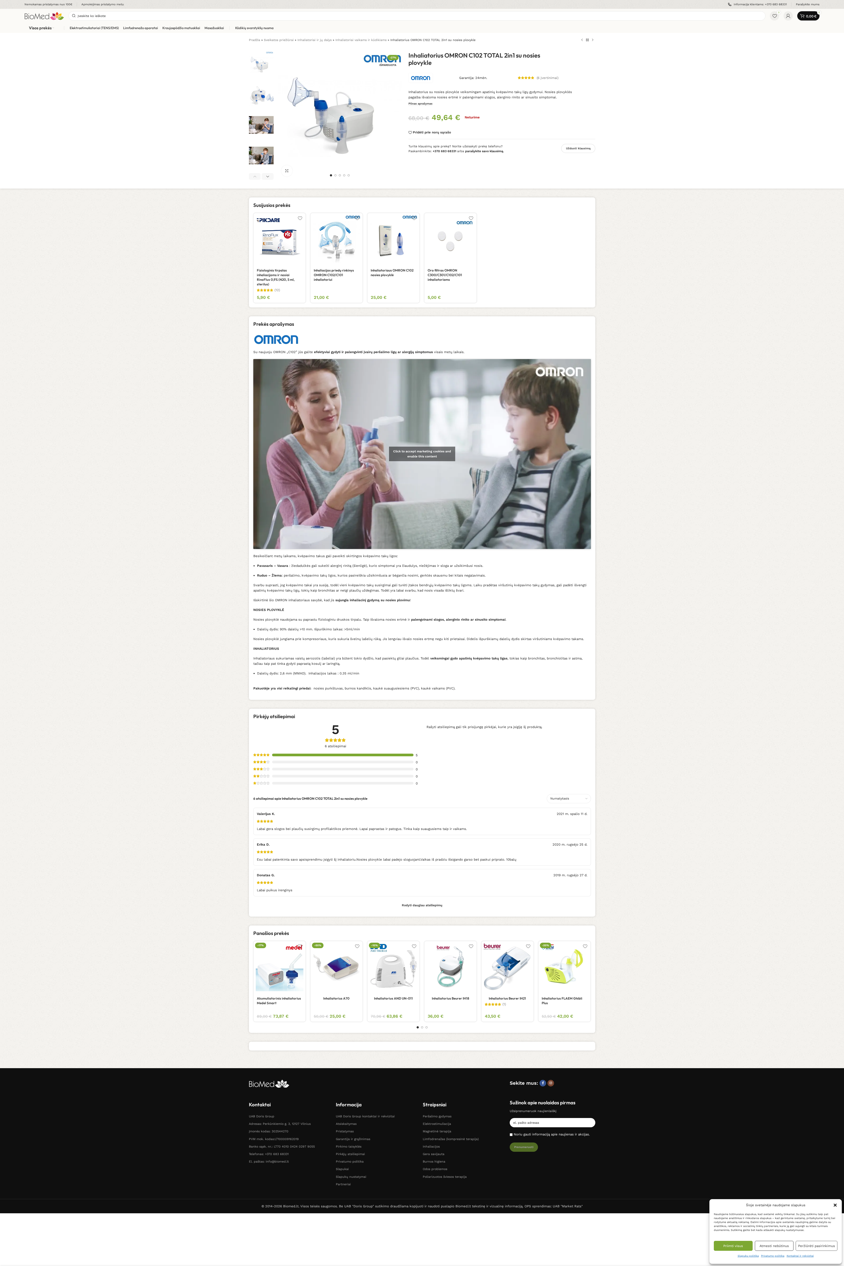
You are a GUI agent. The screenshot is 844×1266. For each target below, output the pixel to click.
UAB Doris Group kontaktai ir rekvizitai (365, 1116)
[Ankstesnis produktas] (582, 40)
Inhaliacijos (431, 1146)
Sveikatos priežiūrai (279, 40)
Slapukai (342, 1169)
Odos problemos (435, 1169)
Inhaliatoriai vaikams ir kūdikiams (361, 40)
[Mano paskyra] (788, 15)
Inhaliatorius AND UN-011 (393, 998)
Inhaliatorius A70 (336, 998)
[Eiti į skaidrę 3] (340, 175)
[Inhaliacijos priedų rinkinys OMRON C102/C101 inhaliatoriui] (336, 239)
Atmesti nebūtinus (774, 1246)
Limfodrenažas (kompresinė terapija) (451, 1139)
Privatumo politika (772, 1255)
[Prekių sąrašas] (587, 40)
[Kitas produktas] (592, 40)
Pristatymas (345, 1131)
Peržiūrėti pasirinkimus (816, 1246)
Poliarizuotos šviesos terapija (445, 1176)
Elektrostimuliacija (437, 1124)
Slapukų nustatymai (351, 1176)
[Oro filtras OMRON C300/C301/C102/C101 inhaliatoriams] (450, 239)
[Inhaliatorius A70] (336, 967)
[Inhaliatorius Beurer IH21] (507, 967)
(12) (277, 290)
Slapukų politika (748, 1255)
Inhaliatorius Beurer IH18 (450, 998)
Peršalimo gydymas (437, 1116)
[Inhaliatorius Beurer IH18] (450, 967)
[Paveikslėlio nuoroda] (269, 1083)
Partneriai (343, 1184)
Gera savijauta (433, 1154)
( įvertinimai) (547, 78)
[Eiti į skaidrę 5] (349, 175)
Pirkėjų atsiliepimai (350, 1154)
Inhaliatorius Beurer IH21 (507, 998)
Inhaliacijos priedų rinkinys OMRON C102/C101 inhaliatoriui (334, 275)
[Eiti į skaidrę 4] (344, 175)
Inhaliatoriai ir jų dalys (314, 40)
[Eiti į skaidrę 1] (331, 175)
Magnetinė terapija (437, 1131)
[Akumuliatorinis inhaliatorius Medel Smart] (280, 967)
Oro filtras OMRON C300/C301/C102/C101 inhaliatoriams (445, 275)
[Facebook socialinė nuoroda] (542, 1083)
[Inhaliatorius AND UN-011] (393, 967)
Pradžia (254, 40)
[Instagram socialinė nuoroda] (550, 1083)
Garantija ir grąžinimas (353, 1139)
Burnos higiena (434, 1161)
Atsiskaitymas (346, 1124)
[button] (835, 1205)
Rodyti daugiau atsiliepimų (422, 905)
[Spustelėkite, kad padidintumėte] (286, 170)
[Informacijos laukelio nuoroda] (48, 4)
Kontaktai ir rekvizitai (800, 1255)
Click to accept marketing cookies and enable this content (422, 453)
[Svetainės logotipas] (44, 16)
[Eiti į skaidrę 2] (335, 175)
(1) (504, 1004)
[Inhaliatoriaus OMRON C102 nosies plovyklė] (393, 239)
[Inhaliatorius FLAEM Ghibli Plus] (564, 967)
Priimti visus (733, 1246)
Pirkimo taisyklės (348, 1146)
